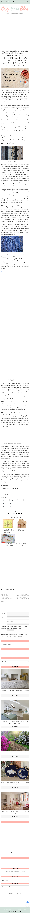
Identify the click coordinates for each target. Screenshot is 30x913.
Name (3, 617)
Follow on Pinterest (15, 852)
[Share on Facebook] (3, 589)
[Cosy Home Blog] (15, 8)
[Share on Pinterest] (6, 589)
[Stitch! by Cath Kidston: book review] (8, 538)
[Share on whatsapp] (8, 589)
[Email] (13, 1)
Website (3, 624)
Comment (4, 613)
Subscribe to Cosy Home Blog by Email (15, 871)
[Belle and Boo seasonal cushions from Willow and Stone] (8, 523)
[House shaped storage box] (22, 523)
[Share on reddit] (10, 589)
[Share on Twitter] (4, 589)
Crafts (7, 51)
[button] (28, 1)
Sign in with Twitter (8, 609)
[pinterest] (6, 1)
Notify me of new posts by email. (11, 628)
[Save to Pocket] (13, 589)
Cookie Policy (8, 909)
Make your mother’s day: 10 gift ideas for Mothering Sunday (22, 596)
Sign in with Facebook (21, 609)
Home (3, 51)
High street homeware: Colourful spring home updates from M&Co (7, 598)
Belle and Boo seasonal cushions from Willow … (8, 531)
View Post (15, 695)
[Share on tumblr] (7, 589)
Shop (25, 909)
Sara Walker (10, 55)
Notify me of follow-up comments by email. (14, 626)
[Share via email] (2, 589)
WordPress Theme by (15, 911)
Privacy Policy (18, 909)
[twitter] (1, 1)
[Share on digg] (12, 589)
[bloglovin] (8, 1)
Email (3, 619)
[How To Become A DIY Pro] (22, 538)
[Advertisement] (15, 32)
